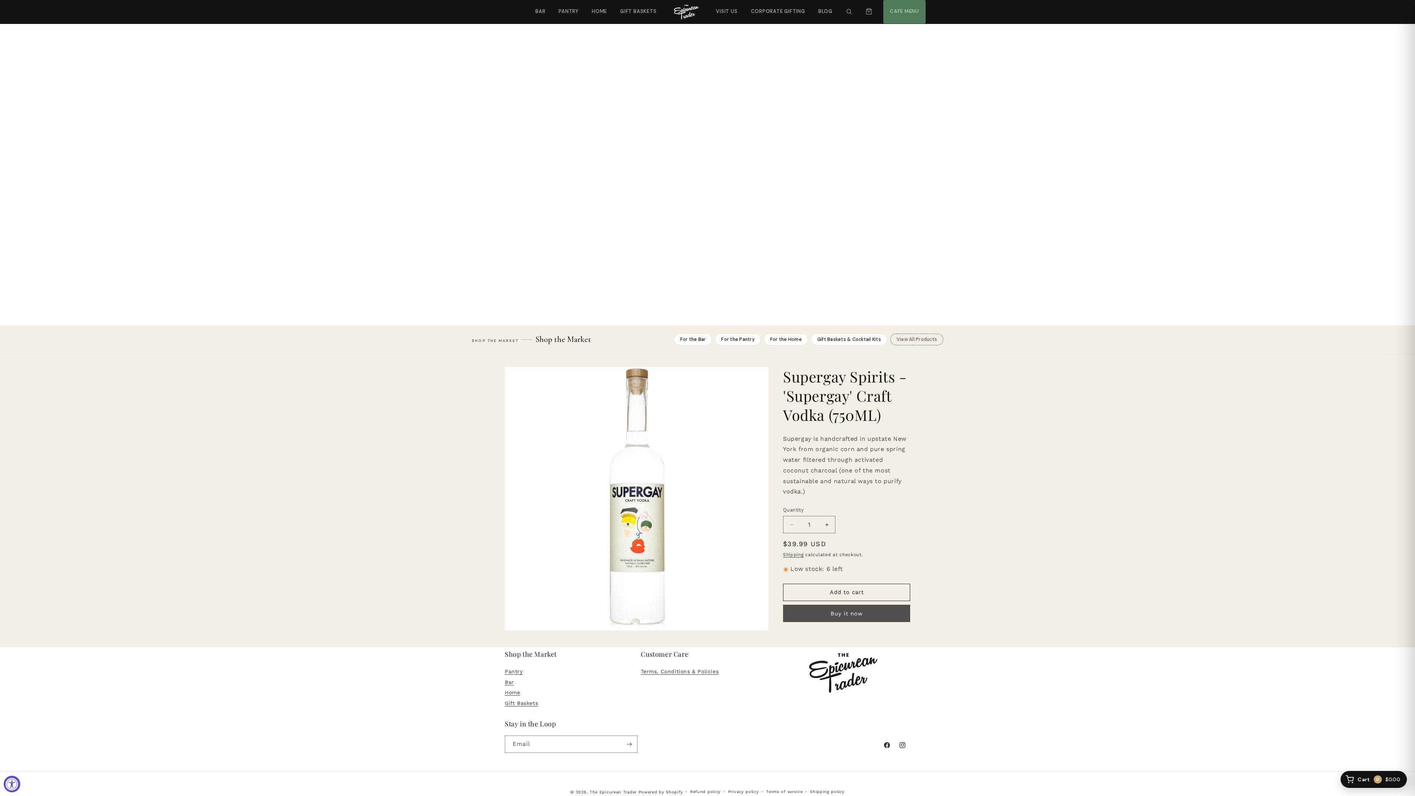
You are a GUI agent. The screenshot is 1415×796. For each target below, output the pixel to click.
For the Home (786, 339)
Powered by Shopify (661, 792)
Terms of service (784, 791)
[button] (849, 12)
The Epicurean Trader (613, 792)
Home (599, 11)
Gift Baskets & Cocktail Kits (849, 339)
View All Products (917, 339)
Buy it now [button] (847, 614)
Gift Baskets (638, 11)
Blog (825, 11)
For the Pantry (738, 339)
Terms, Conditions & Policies (680, 671)
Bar (540, 11)
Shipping (793, 555)
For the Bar (693, 339)
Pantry (569, 11)
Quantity (793, 510)
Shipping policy (827, 791)
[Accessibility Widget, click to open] (12, 784)
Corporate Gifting (774, 7)
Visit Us (726, 7)
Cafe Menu (903, 7)
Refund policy (705, 791)
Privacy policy (743, 791)
